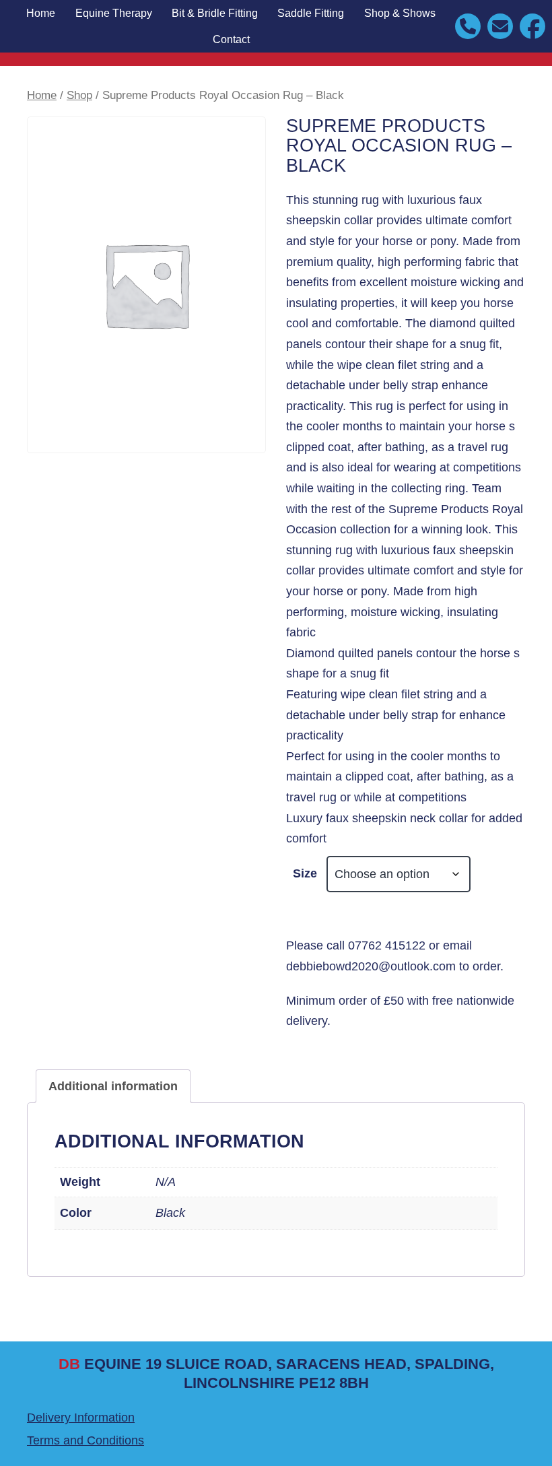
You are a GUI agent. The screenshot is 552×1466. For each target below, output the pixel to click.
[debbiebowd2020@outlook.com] (500, 25)
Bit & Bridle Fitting (215, 13)
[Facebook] (532, 25)
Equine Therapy (113, 13)
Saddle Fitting (310, 13)
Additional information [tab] (113, 1086)
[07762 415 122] (468, 25)
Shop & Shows (400, 13)
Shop (79, 95)
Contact (231, 39)
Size (305, 873)
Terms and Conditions (85, 1440)
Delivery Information (81, 1417)
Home (40, 13)
